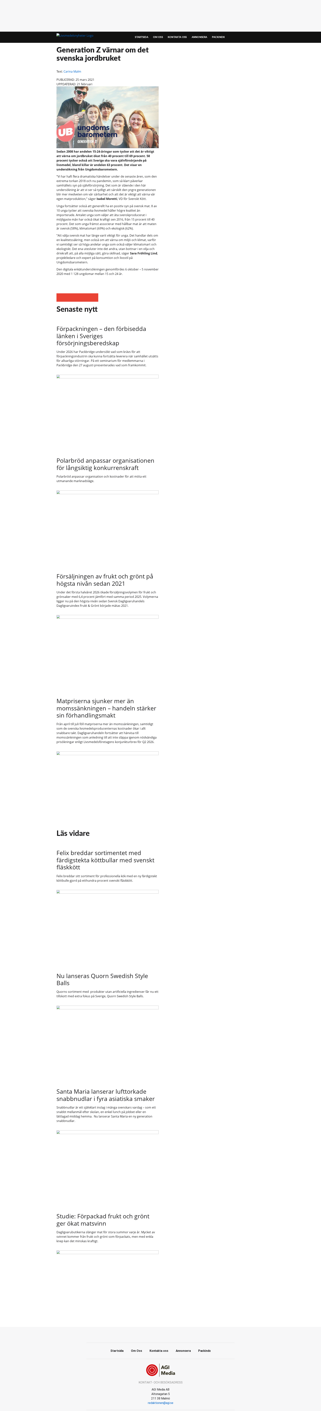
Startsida (141, 37)
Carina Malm (72, 71)
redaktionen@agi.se (160, 1403)
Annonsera (199, 37)
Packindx (218, 37)
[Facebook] (160, 1334)
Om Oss (158, 37)
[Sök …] (258, 37)
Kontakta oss (177, 37)
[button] (60, 297)
